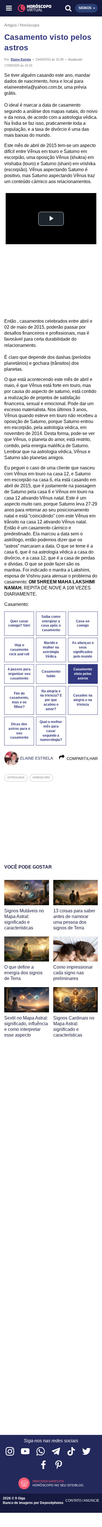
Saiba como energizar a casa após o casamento (51, 623)
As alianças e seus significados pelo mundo (83, 649)
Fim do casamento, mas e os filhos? (19, 700)
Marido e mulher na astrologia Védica (51, 649)
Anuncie (91, 1501)
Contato (73, 1501)
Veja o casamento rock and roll (19, 649)
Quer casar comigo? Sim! (19, 623)
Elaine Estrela (21, 59)
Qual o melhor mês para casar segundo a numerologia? (51, 731)
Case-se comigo (83, 623)
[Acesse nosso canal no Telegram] (56, 1452)
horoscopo (41, 777)
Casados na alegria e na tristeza (82, 699)
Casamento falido (51, 674)
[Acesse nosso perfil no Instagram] (10, 1452)
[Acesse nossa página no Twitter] (86, 1452)
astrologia (15, 777)
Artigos (10, 25)
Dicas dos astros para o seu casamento (19, 731)
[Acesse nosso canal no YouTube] (25, 1452)
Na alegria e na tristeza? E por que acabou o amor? (51, 700)
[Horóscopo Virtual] (30, 8)
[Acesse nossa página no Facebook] (43, 1465)
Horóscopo (29, 25)
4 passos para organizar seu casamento (19, 673)
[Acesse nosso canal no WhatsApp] (40, 1452)
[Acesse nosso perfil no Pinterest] (58, 1465)
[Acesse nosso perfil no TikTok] (71, 1452)
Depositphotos (51, 1503)
